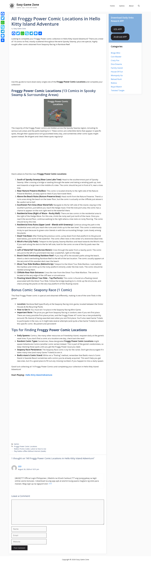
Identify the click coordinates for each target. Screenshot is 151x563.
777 (19, 466)
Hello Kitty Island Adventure (38, 375)
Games (122, 6)
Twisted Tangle (117, 90)
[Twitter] (2, 18)
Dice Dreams (116, 64)
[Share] (2, 40)
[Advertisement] (57, 64)
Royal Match (116, 86)
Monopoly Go (117, 75)
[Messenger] (2, 36)
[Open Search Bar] (139, 5)
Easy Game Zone (28, 4)
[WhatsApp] (2, 22)
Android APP (120, 36)
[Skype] (2, 27)
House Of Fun (117, 71)
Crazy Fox (115, 60)
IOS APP (118, 29)
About (131, 6)
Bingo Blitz (115, 53)
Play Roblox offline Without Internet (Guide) (30, 451)
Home (112, 6)
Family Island (117, 68)
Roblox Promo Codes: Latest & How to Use (30, 449)
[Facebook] (2, 13)
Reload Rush (116, 79)
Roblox (114, 83)
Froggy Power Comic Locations (25, 446)
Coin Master (116, 56)
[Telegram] (2, 31)
